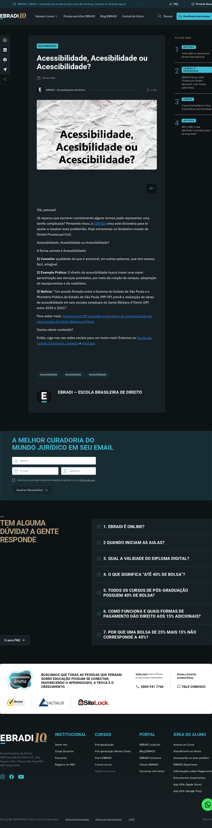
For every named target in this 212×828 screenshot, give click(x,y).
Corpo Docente (64, 751)
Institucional (70, 734)
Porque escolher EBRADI (79, 16)
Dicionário (47, 46)
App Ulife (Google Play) (187, 791)
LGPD (131, 819)
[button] (138, 4)
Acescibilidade (48, 374)
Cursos (103, 734)
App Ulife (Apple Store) (187, 784)
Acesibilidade (73, 374)
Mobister (207, 819)
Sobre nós (61, 744)
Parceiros (61, 757)
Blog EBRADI (108, 16)
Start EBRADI (103, 757)
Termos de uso (87, 480)
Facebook (144, 337)
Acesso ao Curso (183, 744)
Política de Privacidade (77, 819)
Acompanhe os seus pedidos (191, 757)
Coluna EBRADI (148, 764)
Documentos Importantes (189, 777)
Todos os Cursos (105, 771)
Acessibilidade (97, 374)
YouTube (88, 343)
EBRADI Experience (185, 764)
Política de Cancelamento (109, 819)
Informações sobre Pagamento (192, 771)
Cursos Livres (103, 764)
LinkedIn (72, 343)
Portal (147, 734)
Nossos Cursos (44, 16)
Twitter (42, 343)
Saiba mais (141, 674)
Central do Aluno (133, 16)
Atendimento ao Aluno (187, 751)
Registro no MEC (65, 764)
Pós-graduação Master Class (113, 751)
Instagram (56, 343)
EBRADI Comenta (150, 757)
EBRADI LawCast (149, 744)
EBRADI (100, 223)
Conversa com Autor (152, 771)
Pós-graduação (104, 744)
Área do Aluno (189, 734)
